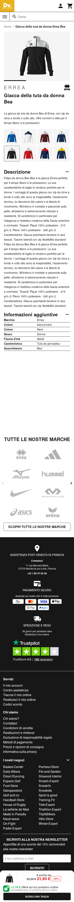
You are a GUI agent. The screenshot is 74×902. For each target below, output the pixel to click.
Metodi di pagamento (18, 742)
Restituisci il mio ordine (19, 699)
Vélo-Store (46, 818)
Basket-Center (13, 766)
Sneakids (45, 790)
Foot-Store (10, 785)
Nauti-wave (11, 818)
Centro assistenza (15, 690)
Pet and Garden (50, 771)
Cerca (22, 16)
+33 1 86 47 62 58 (37, 573)
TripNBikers (47, 814)
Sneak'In (45, 785)
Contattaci (37, 560)
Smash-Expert (49, 781)
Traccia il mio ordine (17, 695)
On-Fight (9, 823)
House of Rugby (14, 804)
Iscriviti (37, 868)
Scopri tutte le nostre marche (37, 526)
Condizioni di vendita (18, 728)
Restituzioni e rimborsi (18, 732)
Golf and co (11, 795)
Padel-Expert (12, 828)
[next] (71, 483)
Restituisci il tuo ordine (37, 634)
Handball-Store (13, 800)
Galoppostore (12, 790)
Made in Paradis (14, 814)
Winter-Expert (48, 823)
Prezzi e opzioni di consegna (23, 747)
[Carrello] (70, 6)
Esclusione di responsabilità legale (27, 737)
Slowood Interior (50, 776)
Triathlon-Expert (50, 809)
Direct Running (13, 776)
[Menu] (4, 16)
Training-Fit (47, 800)
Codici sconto (12, 704)
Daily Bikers (11, 771)
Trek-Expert (47, 804)
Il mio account (12, 685)
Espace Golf (11, 781)
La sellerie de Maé (16, 809)
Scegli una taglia (37, 896)
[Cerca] (14, 16)
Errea (15, 87)
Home (7, 26)
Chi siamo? (11, 718)
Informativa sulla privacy (20, 751)
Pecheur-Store (49, 766)
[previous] (3, 483)
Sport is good (48, 795)
